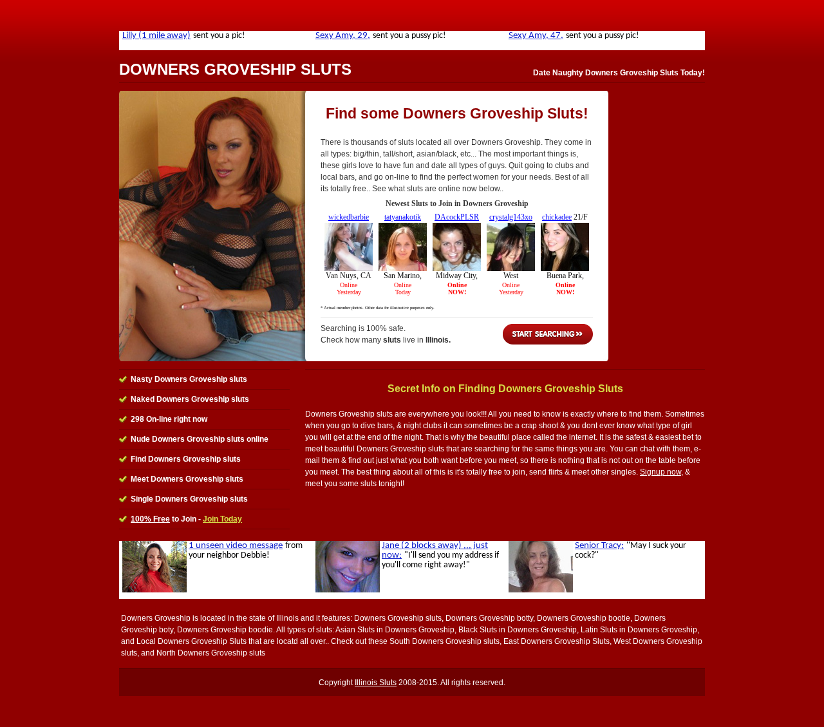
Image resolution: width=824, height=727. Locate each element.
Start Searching (548, 334)
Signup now (660, 472)
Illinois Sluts (376, 682)
